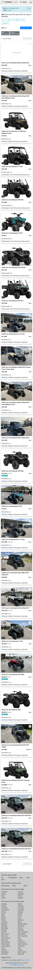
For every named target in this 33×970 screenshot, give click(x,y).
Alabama (4, 904)
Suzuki (3, 898)
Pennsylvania (5, 942)
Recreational (13, 877)
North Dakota (5, 938)
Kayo (2, 896)
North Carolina (22, 936)
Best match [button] (27, 38)
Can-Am (20, 892)
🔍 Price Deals (19, 20)
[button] (3, 84)
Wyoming (21, 954)
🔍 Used (5, 23)
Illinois (20, 916)
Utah (19, 948)
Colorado (21, 908)
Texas (3, 948)
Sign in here (25, 960)
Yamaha (20, 898)
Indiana (3, 918)
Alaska (20, 904)
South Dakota (5, 946)
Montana (4, 930)
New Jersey (5, 934)
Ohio (19, 938)
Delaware (21, 910)
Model (9, 20)
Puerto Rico (21, 942)
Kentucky (21, 920)
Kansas (3, 920)
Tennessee (21, 946)
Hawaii (20, 914)
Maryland (4, 924)
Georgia (20, 912)
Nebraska (21, 930)
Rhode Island (5, 944)
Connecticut (5, 910)
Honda (3, 894)
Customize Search (26, 28)
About (29, 967)
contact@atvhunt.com (16, 965)
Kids (28, 877)
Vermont (4, 950)
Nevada (3, 932)
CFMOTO (4, 892)
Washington (5, 952)
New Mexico (22, 934)
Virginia (20, 950)
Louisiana (4, 922)
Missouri (20, 928)
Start (29, 8)
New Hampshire (23, 932)
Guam (3, 914)
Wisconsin (4, 954)
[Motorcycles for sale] (14, 2)
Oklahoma (4, 940)
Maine (20, 922)
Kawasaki (21, 894)
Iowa (19, 918)
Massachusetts (22, 924)
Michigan (4, 926)
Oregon (20, 940)
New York (4, 936)
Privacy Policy (21, 967)
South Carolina (22, 944)
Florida (3, 912)
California (4, 908)
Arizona (3, 906)
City (3, 20)
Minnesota (21, 926)
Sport (21, 877)
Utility (25, 885)
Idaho (3, 916)
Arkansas (21, 906)
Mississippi (4, 928)
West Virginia (22, 952)
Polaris (20, 896)
